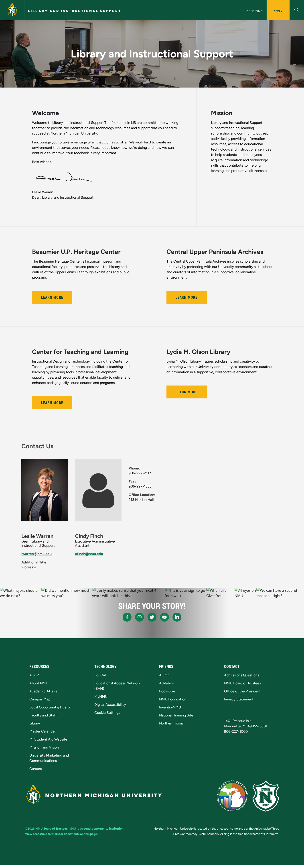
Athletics (166, 683)
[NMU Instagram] (139, 617)
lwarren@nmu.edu (36, 554)
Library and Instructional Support (74, 11)
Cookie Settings (107, 712)
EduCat (100, 675)
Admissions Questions (241, 675)
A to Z (34, 675)
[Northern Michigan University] (12, 10)
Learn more (187, 297)
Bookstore (167, 691)
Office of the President (242, 691)
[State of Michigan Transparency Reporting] (232, 796)
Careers (35, 769)
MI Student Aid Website (48, 739)
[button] (297, 9)
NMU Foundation (172, 699)
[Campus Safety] (265, 796)
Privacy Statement (238, 699)
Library (34, 723)
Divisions (254, 11)
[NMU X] (152, 617)
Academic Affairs (43, 691)
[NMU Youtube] (164, 617)
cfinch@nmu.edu (89, 554)
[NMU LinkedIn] (176, 617)
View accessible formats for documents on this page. (61, 834)
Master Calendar (42, 731)
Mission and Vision (44, 747)
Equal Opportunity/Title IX (50, 707)
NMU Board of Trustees (242, 683)
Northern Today (171, 723)
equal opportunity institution (103, 828)
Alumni (164, 675)
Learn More (52, 297)
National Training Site (176, 715)
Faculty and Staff (43, 715)
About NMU (38, 683)
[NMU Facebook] (127, 617)
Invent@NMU (170, 707)
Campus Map (39, 699)
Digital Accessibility (110, 704)
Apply (278, 11)
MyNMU (100, 696)
